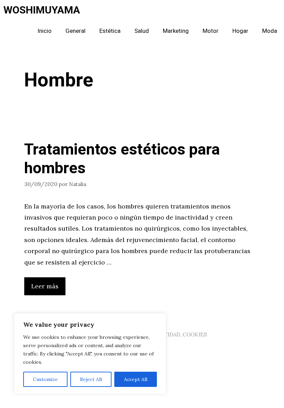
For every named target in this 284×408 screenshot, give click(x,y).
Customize (45, 379)
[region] (90, 353)
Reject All (91, 379)
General (75, 31)
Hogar (240, 31)
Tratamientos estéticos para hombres (122, 159)
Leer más (45, 286)
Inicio (44, 31)
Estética (110, 31)
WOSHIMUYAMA (41, 10)
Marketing (176, 31)
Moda (269, 31)
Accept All (135, 379)
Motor (211, 31)
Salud (141, 31)
